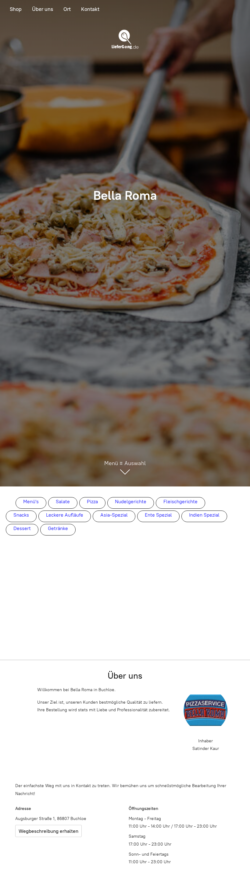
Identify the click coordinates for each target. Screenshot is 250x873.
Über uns (42, 9)
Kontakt (90, 9)
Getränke (58, 528)
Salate (63, 501)
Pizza (92, 501)
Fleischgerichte (180, 501)
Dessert (22, 528)
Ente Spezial (158, 515)
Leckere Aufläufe (64, 515)
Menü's (31, 501)
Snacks (21, 515)
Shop (16, 9)
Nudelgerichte (130, 501)
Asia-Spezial (114, 515)
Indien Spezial (204, 515)
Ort (67, 9)
